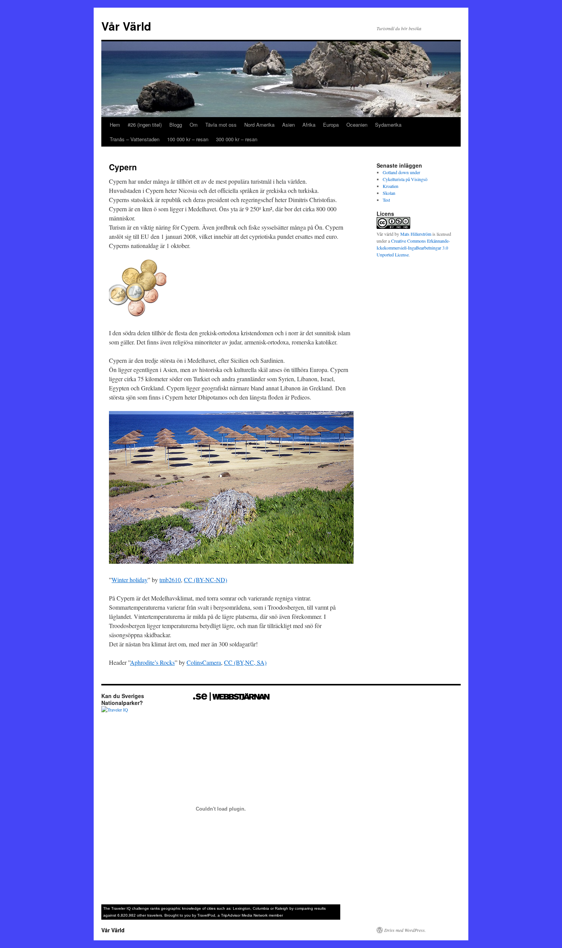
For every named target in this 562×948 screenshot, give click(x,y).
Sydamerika (388, 124)
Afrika (308, 124)
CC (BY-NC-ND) (205, 580)
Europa (331, 124)
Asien (288, 124)
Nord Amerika (259, 124)
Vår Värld (126, 26)
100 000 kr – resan (187, 139)
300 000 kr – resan (236, 139)
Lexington (241, 908)
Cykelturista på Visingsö (405, 179)
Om (194, 124)
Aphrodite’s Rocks (152, 662)
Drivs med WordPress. (405, 930)
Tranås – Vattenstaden (134, 139)
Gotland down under (401, 172)
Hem (115, 124)
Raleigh (281, 908)
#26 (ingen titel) (145, 124)
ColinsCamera (204, 662)
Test (386, 200)
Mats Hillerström (415, 234)
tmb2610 (170, 580)
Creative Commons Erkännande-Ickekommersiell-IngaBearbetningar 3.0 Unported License (413, 248)
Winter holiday (130, 580)
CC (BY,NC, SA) (245, 662)
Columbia (261, 908)
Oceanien (356, 124)
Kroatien (390, 186)
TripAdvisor (230, 915)
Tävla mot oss (221, 124)
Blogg (175, 124)
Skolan (389, 193)
